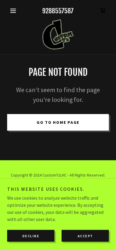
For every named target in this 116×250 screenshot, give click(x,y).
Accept (85, 236)
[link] (103, 11)
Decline (31, 236)
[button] (14, 11)
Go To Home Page (58, 122)
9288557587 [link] (57, 11)
